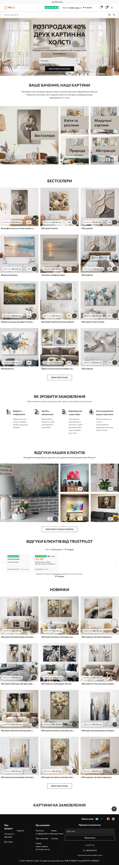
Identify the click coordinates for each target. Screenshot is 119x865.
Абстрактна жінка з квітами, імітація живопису (58, 777)
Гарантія (20, 830)
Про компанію (42, 838)
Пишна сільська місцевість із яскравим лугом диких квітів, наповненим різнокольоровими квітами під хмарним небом (18, 322)
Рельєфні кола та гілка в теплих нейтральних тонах (18, 228)
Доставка (8, 842)
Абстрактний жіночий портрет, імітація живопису (18, 730)
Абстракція (87, 228)
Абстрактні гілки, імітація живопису (98, 683)
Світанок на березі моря (53, 275)
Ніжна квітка (7, 368)
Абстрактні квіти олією (92, 322)
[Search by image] (109, 15)
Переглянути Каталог (59, 69)
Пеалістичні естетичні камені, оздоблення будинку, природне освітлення (58, 368)
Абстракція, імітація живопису (96, 637)
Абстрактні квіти (49, 228)
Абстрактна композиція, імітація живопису (18, 637)
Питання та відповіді (9, 835)
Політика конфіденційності (43, 832)
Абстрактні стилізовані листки (56, 683)
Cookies (54, 838)
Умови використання (57, 832)
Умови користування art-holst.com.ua (43, 846)
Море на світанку (9, 275)
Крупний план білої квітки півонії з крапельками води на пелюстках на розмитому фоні (58, 322)
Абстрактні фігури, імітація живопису (18, 683)
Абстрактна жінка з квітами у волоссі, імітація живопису (58, 637)
